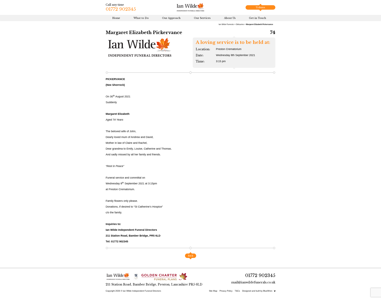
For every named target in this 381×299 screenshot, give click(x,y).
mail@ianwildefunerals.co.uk (253, 282)
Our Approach (171, 18)
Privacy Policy (226, 291)
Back (190, 255)
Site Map (213, 291)
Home (116, 18)
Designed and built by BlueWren (257, 291)
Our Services (202, 18)
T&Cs (237, 291)
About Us (230, 18)
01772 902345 (121, 9)
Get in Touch (257, 18)
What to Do (141, 18)
